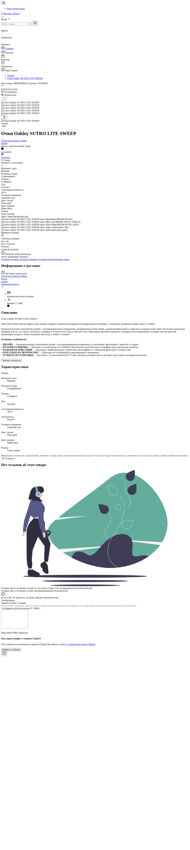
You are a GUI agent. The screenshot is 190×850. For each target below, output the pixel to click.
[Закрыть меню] (3, 3)
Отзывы (10, 458)
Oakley (4, 143)
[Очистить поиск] (30, 24)
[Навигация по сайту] (2, 17)
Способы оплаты (45, 259)
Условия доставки (10, 259)
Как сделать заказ (16, 8)
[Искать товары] (35, 23)
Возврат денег (62, 259)
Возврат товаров (28, 259)
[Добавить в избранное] (4, 653)
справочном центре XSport (81, 644)
